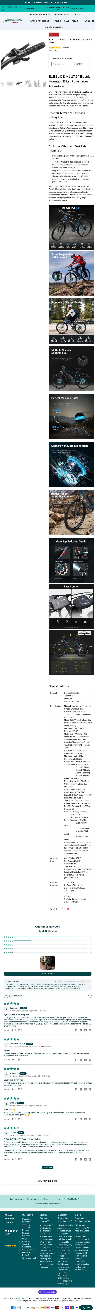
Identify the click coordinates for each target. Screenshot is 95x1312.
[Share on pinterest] (90, 1030)
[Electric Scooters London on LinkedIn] (13, 7)
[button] (54, 48)
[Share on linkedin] (85, 1030)
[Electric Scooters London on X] (20, 7)
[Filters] (6, 996)
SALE (66, 21)
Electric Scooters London (17, 1298)
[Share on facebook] (76, 1030)
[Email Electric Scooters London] (3, 7)
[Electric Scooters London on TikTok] (16, 7)
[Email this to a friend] (68, 909)
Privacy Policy (28, 1250)
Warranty (26, 1236)
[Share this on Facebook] (56, 909)
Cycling (57, 21)
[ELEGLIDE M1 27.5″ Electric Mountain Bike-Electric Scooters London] (23, 55)
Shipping (26, 1227)
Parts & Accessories (40, 21)
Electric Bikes (61, 15)
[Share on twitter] (80, 1030)
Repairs (76, 21)
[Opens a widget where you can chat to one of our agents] (86, 1308)
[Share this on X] (51, 909)
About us (26, 1241)
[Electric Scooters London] (13, 21)
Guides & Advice (53, 27)
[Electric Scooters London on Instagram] (9, 7)
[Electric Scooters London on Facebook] (6, 7)
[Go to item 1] (47, 963)
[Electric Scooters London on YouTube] (3, 10)
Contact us (26, 1219)
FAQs (24, 1238)
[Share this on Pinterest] (62, 909)
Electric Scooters (39, 15)
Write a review (47, 974)
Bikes (77, 15)
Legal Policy (27, 1252)
